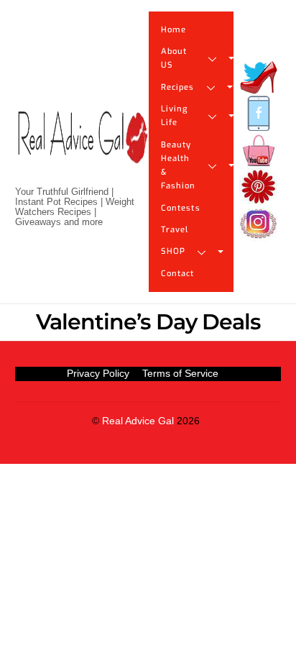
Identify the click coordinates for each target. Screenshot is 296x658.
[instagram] (258, 224)
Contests (180, 208)
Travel (175, 229)
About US (174, 58)
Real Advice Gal (138, 421)
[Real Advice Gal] (82, 149)
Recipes (178, 87)
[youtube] (258, 151)
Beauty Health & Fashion (178, 166)
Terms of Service (180, 373)
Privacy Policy (98, 373)
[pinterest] (258, 187)
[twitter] (258, 77)
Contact (178, 273)
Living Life (174, 116)
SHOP (173, 251)
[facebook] (258, 114)
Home (173, 29)
